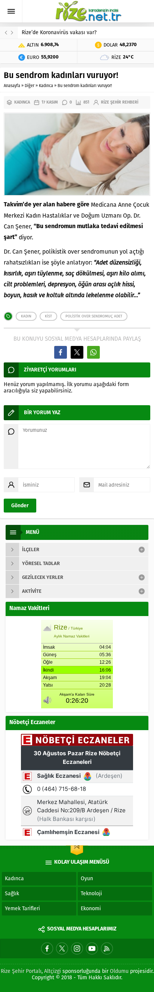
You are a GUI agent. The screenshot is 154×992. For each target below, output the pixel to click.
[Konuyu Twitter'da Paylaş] (77, 352)
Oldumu (119, 971)
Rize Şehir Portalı (21, 971)
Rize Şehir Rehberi (119, 102)
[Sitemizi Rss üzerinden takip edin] (107, 948)
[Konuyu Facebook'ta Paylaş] (60, 352)
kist (48, 316)
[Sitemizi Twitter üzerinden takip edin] (62, 948)
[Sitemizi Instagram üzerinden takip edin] (77, 948)
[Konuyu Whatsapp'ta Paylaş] (93, 352)
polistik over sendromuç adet (93, 316)
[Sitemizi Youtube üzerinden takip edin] (92, 948)
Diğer (29, 85)
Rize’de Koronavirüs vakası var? (59, 32)
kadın (26, 316)
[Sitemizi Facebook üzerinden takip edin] (47, 948)
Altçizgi (52, 971)
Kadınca (46, 85)
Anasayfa (12, 85)
